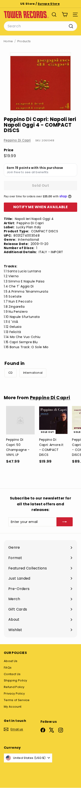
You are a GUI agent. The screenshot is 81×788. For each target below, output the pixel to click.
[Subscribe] (64, 521)
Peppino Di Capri (17, 140)
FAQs (7, 667)
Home (8, 41)
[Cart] (64, 14)
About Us (11, 661)
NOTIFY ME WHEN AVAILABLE (40, 207)
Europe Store (49, 4)
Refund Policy (14, 687)
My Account (13, 706)
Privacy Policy (14, 693)
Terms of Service (17, 700)
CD (10, 373)
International (33, 373)
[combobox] (40, 26)
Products (24, 41)
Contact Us (12, 674)
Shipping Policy (15, 680)
